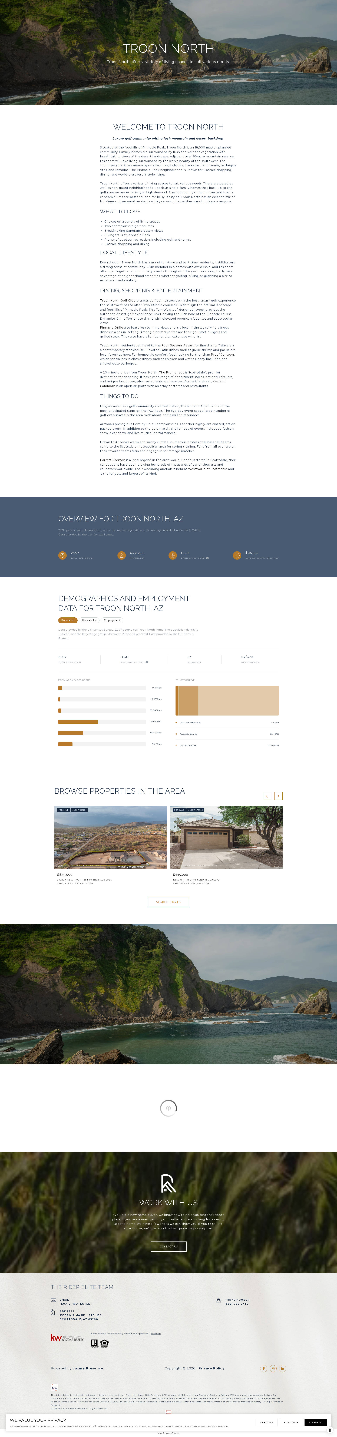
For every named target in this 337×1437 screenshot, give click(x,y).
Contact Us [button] (168, 1246)
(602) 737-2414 (236, 1303)
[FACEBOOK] (263, 1368)
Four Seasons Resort (177, 345)
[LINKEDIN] (282, 1368)
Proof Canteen (222, 354)
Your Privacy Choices (168, 1433)
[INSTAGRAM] (273, 1368)
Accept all (316, 1422)
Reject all (266, 1422)
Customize (291, 1422)
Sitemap (156, 1333)
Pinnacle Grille (111, 327)
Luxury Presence (88, 1368)
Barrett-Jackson (112, 460)
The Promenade (171, 372)
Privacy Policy (211, 1368)
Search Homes (168, 902)
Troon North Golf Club (118, 300)
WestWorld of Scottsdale (207, 469)
